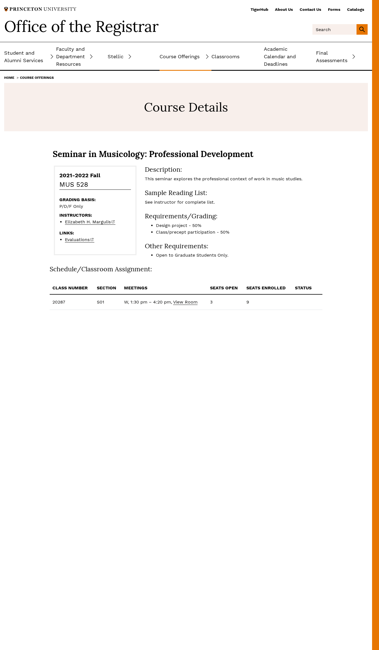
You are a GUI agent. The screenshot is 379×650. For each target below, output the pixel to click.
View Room (185, 302)
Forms (334, 9)
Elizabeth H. (88, 221)
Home (9, 78)
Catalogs (355, 9)
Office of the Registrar (81, 26)
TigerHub (259, 9)
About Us (284, 9)
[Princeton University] (40, 8)
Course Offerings (37, 78)
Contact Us (310, 9)
